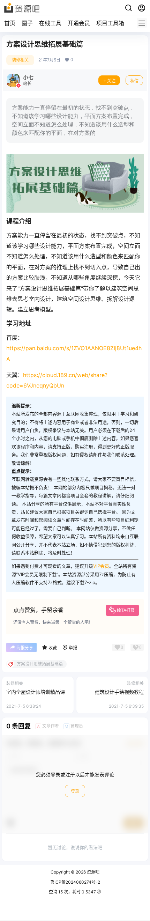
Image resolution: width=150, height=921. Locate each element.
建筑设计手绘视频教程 (119, 692)
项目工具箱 (110, 23)
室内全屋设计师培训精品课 (35, 692)
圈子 (27, 23)
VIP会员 (101, 566)
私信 (134, 80)
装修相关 (20, 59)
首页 (9, 23)
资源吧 (92, 872)
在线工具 (50, 23)
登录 (75, 791)
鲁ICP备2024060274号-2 (75, 882)
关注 (111, 80)
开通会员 (79, 23)
